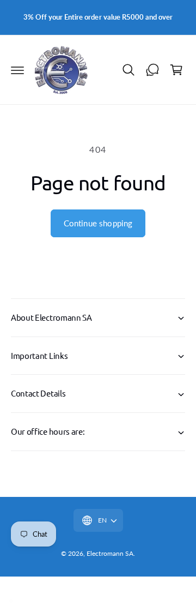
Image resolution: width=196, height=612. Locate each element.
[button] (17, 70)
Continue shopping (98, 223)
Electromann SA (110, 553)
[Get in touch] (152, 70)
